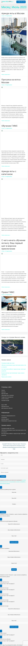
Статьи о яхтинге (5, 398)
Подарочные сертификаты (7, 397)
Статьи (2, 15)
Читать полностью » (5, 74)
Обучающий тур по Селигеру (7, 395)
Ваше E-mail (14, 563)
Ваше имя (14, 492)
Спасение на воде (5, 400)
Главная (3, 390)
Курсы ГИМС (4, 404)
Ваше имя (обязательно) (14, 551)
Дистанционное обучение (6, 408)
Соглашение (4, 417)
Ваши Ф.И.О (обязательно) (14, 524)
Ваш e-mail (14, 535)
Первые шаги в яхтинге (6, 376)
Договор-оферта (5, 419)
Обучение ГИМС (9, 126)
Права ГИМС (7, 292)
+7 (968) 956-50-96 (21, 1)
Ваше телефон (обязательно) (14, 557)
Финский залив (4, 393)
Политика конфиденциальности (8, 415)
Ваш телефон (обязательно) (14, 530)
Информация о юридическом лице (9, 420)
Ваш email (14, 498)
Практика (3, 391)
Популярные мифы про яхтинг (8, 363)
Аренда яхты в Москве (12, 13)
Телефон (14, 504)
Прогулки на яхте (5, 406)
